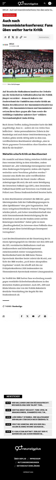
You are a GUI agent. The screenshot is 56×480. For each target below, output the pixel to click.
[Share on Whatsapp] (17, 37)
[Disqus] (28, 356)
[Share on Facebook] (9, 37)
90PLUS (5, 10)
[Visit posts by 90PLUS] (5, 45)
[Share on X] (13, 37)
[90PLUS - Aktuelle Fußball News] (28, 3)
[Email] (33, 316)
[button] (5, 3)
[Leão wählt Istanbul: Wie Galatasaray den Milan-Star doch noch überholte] (28, 418)
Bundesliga (9, 15)
